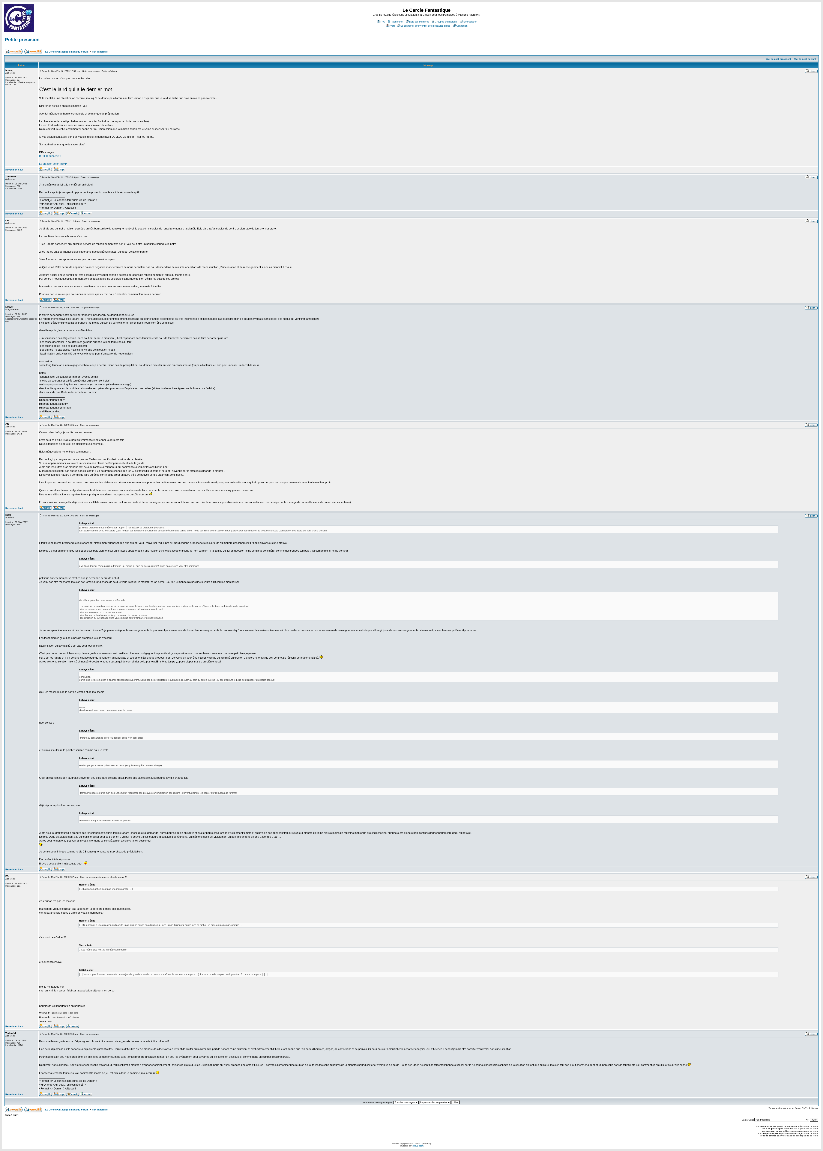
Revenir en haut (14, 169)
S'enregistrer (470, 21)
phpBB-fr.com (418, 1146)
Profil (392, 25)
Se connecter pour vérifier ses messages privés (425, 25)
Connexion (461, 25)
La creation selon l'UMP (53, 163)
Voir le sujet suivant (805, 59)
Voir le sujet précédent (778, 59)
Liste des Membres (419, 21)
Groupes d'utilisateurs (446, 21)
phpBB (405, 1143)
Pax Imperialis (100, 51)
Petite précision (22, 39)
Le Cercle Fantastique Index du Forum (67, 51)
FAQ (382, 21)
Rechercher (397, 21)
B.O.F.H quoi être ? (50, 156)
